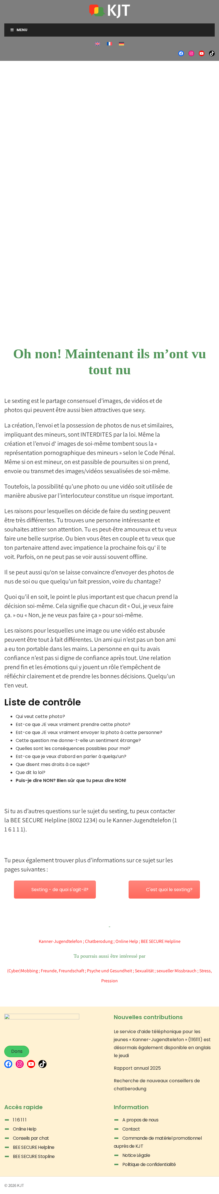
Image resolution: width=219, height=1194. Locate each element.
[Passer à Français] (109, 43)
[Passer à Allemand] (121, 43)
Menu (22, 29)
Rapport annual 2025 (137, 1068)
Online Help (126, 941)
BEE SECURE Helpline (33, 1147)
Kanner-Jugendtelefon (60, 941)
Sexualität (144, 971)
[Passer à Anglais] (97, 43)
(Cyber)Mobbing (22, 971)
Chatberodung (99, 941)
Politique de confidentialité (149, 1164)
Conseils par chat (31, 1138)
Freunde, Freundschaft (62, 971)
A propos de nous (140, 1120)
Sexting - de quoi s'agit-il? (59, 889)
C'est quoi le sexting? (169, 889)
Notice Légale (136, 1155)
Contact (131, 1129)
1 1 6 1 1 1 (19, 1120)
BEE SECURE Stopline (34, 1156)
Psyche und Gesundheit (109, 971)
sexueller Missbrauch (176, 971)
